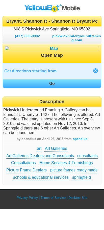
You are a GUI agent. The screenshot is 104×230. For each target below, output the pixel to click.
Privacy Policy (27, 198)
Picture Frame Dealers (26, 170)
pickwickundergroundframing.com (76, 38)
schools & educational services (41, 177)
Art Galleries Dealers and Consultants (40, 156)
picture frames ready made (74, 170)
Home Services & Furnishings (66, 163)
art (39, 148)
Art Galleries (56, 148)
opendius (80, 139)
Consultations (23, 163)
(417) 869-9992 (27, 36)
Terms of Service (53, 198)
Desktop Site (77, 198)
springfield (81, 177)
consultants (87, 156)
